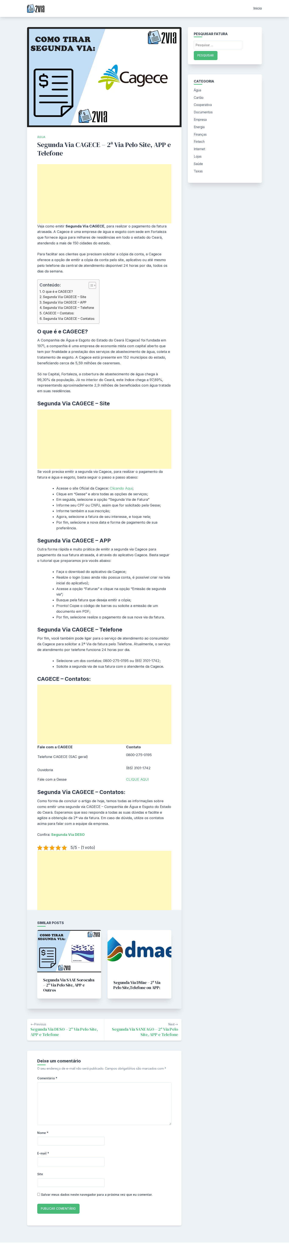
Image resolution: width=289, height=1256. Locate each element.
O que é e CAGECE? (57, 292)
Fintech (199, 142)
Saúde (198, 164)
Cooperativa (203, 105)
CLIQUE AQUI (137, 779)
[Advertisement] (104, 193)
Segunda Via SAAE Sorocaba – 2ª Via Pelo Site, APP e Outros (68, 985)
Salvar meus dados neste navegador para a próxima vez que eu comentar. (97, 1194)
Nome (42, 1133)
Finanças (200, 134)
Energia (199, 127)
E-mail (43, 1153)
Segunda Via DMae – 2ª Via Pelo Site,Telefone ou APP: (136, 985)
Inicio (257, 8)
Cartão (199, 98)
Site (40, 1174)
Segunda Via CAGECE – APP (64, 302)
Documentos (203, 112)
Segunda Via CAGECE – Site (64, 297)
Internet (199, 149)
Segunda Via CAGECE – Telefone (68, 308)
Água (41, 137)
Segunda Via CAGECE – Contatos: (69, 319)
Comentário (47, 1078)
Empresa (200, 120)
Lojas (198, 156)
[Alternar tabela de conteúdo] (90, 285)
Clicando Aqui (121, 488)
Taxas (198, 171)
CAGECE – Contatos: (58, 313)
